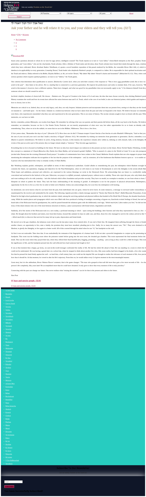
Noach (7, 297)
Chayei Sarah (10, 303)
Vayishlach (9, 316)
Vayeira (8, 307)
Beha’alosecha (10, 406)
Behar (7, 393)
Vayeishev (9, 319)
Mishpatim (9, 348)
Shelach (8, 409)
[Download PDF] (17, 56)
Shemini (8, 374)
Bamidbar (8, 399)
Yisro (7, 345)
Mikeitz (8, 323)
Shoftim (8, 444)
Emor (7, 390)
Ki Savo (8, 451)
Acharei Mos (10, 383)
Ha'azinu (26, 35)
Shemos (8, 332)
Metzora (8, 380)
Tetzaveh (8, 355)
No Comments (21, 39)
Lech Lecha (9, 300)
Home (13, 35)
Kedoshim (9, 387)
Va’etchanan (9, 435)
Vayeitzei (8, 313)
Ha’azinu (8, 457)
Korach (8, 412)
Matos (7, 425)
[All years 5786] (103, 13)
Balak (7, 419)
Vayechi (8, 329)
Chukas (8, 415)
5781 (19, 35)
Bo (6, 339)
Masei (7, 428)
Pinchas (8, 422)
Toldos (7, 310)
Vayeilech (8, 464)
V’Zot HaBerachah (12, 460)
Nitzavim (8, 454)
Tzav (7, 371)
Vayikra (8, 367)
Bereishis (8, 294)
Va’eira (7, 335)
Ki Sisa (7, 358)
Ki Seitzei (8, 448)
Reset (131, 13)
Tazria (7, 377)
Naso (7, 403)
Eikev (7, 438)
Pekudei (8, 364)
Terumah (8, 351)
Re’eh (7, 441)
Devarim (8, 432)
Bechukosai (9, 396)
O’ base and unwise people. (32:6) (23, 286)
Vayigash (8, 326)
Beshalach (9, 342)
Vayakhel (8, 361)
